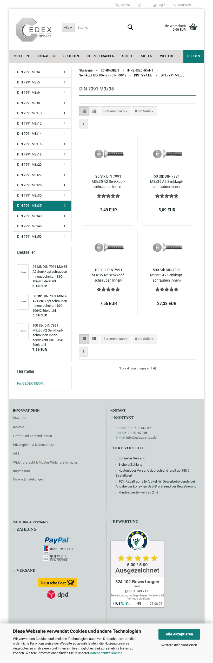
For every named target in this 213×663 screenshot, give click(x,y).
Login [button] (160, 5)
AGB (16, 454)
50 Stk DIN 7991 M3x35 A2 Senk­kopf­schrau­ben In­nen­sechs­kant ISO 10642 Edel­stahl (167, 181)
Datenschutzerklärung (106, 653)
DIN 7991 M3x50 (29, 236)
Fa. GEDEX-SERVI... (31, 383)
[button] (141, 5)
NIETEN (146, 56)
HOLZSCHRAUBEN (100, 56)
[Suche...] (130, 27)
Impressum (21, 471)
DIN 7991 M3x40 (29, 216)
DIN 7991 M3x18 (29, 154)
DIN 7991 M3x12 (29, 123)
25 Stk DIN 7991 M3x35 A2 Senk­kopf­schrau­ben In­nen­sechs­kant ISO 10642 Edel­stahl (108, 181)
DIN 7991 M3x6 (28, 92)
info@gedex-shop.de (141, 437)
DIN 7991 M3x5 (28, 82)
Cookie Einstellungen (28, 479)
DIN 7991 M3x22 (29, 175)
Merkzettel (184, 5)
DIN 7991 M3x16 (29, 144)
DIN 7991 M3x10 (29, 113)
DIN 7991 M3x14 (29, 133)
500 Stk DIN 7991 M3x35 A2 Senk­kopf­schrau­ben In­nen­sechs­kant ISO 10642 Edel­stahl (167, 275)
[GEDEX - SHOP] (33, 29)
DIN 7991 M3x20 (29, 164)
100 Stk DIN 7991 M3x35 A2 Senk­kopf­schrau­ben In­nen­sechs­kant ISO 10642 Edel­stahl (108, 275)
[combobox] (115, 111)
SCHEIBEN (71, 56)
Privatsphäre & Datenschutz (33, 445)
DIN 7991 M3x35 (29, 205)
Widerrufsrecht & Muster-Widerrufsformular (45, 462)
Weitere (167, 56)
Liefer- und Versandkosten (32, 436)
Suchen (193, 56)
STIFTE (127, 56)
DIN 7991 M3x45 (29, 226)
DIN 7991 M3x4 (28, 72)
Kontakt (18, 427)
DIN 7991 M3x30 (29, 195)
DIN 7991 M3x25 (29, 185)
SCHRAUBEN (46, 56)
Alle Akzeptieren (179, 634)
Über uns (19, 418)
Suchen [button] (124, 5)
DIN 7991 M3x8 (28, 103)
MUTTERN (21, 56)
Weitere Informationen (179, 645)
